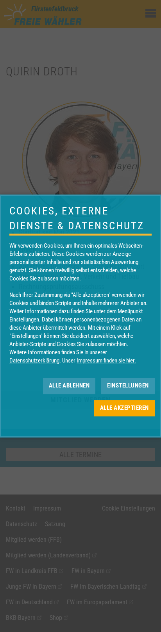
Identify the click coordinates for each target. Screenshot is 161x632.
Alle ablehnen (69, 385)
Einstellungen (128, 385)
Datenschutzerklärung (34, 360)
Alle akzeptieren (124, 407)
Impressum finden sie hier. (106, 360)
